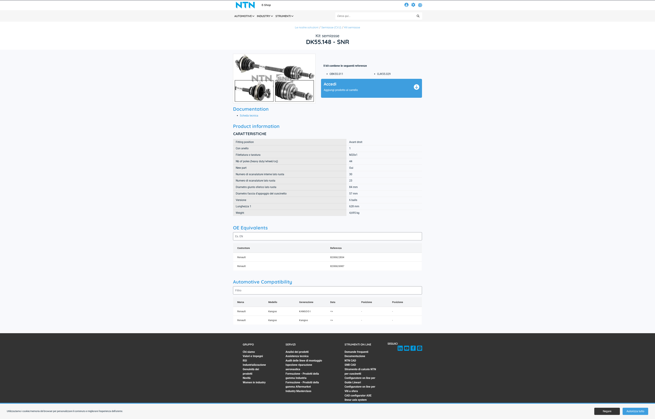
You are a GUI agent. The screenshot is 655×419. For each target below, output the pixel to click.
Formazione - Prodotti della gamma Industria (302, 376)
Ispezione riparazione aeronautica (299, 367)
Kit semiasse (352, 27)
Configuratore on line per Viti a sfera (360, 389)
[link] (406, 5)
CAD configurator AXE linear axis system (358, 398)
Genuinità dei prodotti (251, 371)
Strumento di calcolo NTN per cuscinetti (360, 371)
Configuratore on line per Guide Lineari (360, 380)
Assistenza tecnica (297, 356)
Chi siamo (249, 351)
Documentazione (355, 356)
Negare (607, 411)
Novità (247, 378)
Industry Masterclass (298, 391)
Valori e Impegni (253, 356)
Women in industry (254, 382)
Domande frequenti (356, 351)
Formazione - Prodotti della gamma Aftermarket (302, 384)
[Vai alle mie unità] (413, 5)
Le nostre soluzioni (306, 27)
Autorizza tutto (635, 411)
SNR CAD (350, 364)
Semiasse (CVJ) (331, 27)
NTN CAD (350, 360)
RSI (245, 360)
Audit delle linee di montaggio (304, 360)
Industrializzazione (254, 364)
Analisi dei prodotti (297, 351)
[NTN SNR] (245, 5)
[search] (418, 16)
